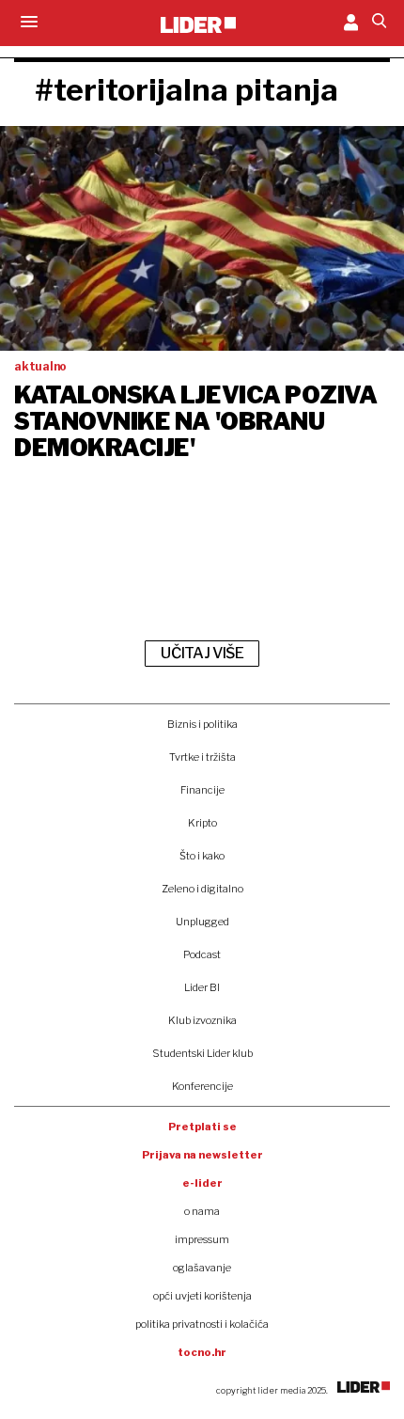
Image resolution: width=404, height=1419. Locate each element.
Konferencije (202, 1086)
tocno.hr (202, 1352)
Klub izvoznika (202, 1020)
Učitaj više (202, 653)
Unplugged (202, 921)
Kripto (202, 822)
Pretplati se (202, 1126)
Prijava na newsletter (202, 1154)
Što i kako (202, 855)
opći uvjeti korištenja (202, 1295)
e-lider (202, 1183)
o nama (202, 1211)
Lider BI (202, 987)
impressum (202, 1239)
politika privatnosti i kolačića (202, 1324)
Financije (202, 789)
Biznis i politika (202, 724)
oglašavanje (202, 1267)
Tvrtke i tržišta (202, 757)
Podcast (202, 954)
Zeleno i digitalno (202, 888)
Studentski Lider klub (202, 1053)
